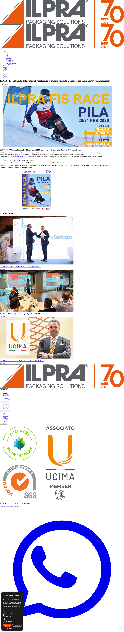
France (4, 421)
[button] (12, 628)
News (4, 391)
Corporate (5, 393)
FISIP (30, 154)
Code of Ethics (6, 399)
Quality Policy (17, 506)
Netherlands (5, 416)
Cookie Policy (10, 506)
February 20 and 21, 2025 (22, 156)
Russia (4, 417)
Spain (4, 413)
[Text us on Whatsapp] (62, 631)
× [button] (21, 593)
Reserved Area (6, 404)
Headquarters (6, 395)
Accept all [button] (7, 625)
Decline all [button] (17, 625)
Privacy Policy (6, 396)
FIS (5, 154)
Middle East (5, 418)
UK (4, 414)
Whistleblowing (6, 398)
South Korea (6, 419)
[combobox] (19, 593)
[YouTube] (0, 507)
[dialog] (12, 611)
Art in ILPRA (6, 407)
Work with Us (6, 408)
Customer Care (6, 405)
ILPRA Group (6, 394)
